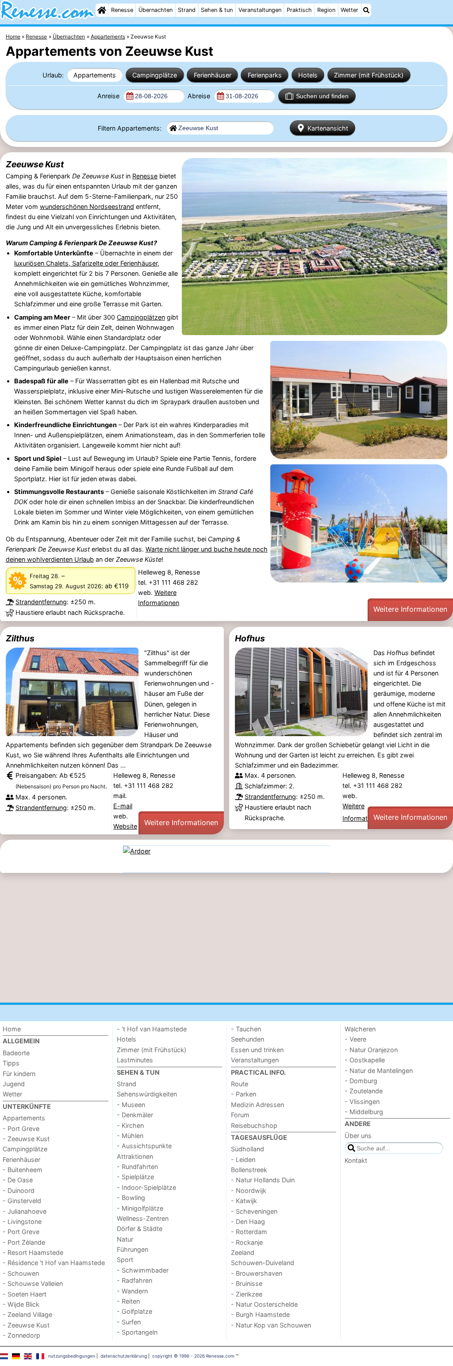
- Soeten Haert (24, 1294)
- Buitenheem (22, 1169)
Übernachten (155, 10)
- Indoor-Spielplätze (146, 1187)
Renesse (122, 10)
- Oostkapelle (365, 1060)
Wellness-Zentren (143, 1218)
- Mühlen (130, 1135)
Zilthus (20, 638)
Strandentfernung (41, 602)
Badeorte (16, 1053)
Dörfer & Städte (139, 1228)
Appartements (94, 75)
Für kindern (19, 1073)
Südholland (247, 1149)
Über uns (358, 1135)
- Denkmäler (135, 1115)
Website (125, 826)
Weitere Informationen (410, 609)
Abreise (200, 96)
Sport (125, 1259)
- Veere (355, 1039)
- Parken (243, 1094)
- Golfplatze (134, 1311)
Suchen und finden (322, 96)
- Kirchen (130, 1125)
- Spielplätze (135, 1177)
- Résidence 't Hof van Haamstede (54, 1262)
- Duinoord (19, 1190)
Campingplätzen (141, 317)
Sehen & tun (217, 10)
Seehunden (247, 1039)
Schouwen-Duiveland (262, 1262)
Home (12, 1029)
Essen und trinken (257, 1049)
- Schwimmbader (143, 1270)
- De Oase (18, 1180)
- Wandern (132, 1291)
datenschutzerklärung (123, 1355)
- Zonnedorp (21, 1335)
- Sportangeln (137, 1332)
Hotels (308, 75)
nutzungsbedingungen (71, 1355)
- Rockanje (247, 1242)
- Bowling (131, 1197)
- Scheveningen (254, 1211)
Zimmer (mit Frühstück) (368, 75)
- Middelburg (364, 1111)
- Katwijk (244, 1200)
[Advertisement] (226, 937)
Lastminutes (135, 1060)
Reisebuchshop (254, 1125)
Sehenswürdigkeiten (147, 1094)
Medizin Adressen (257, 1104)
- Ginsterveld (22, 1200)
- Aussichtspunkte (144, 1146)
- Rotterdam (249, 1231)
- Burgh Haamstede (260, 1314)
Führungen (132, 1249)
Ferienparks (265, 75)
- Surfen (129, 1322)
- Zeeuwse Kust (26, 1138)
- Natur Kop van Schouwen (271, 1325)
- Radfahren (134, 1280)
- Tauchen (246, 1029)
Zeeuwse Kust (35, 164)
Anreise (109, 96)
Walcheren (360, 1029)
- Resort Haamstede (33, 1252)
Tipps (11, 1063)
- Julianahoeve (24, 1211)
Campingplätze (154, 75)
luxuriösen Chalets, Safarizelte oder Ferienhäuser (85, 263)
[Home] (102, 10)
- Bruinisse (246, 1283)
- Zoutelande (364, 1091)
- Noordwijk (248, 1190)
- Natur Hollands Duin (263, 1180)
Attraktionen (135, 1156)
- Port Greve (21, 1128)
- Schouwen (21, 1273)
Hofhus (250, 638)
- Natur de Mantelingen (379, 1070)
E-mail (122, 806)
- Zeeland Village (27, 1314)
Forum (240, 1115)
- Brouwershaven (256, 1273)
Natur (125, 1239)
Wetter (349, 10)
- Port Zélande (24, 1242)
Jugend (14, 1084)
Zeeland (242, 1252)
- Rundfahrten (137, 1166)
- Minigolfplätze (140, 1208)
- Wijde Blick (21, 1304)
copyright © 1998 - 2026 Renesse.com (193, 1355)
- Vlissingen (362, 1101)
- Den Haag (248, 1221)
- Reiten (128, 1301)
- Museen (131, 1104)
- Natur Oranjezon (371, 1049)
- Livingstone (22, 1221)
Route (239, 1084)
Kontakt (356, 1160)
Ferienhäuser (212, 75)
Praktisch (299, 10)
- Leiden (243, 1159)
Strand (187, 10)
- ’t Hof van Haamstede (152, 1029)
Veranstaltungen (259, 10)
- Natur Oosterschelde (264, 1304)
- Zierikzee (246, 1294)
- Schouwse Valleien (33, 1283)
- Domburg (361, 1080)
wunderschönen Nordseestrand (87, 206)
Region (326, 10)
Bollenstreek (249, 1169)
